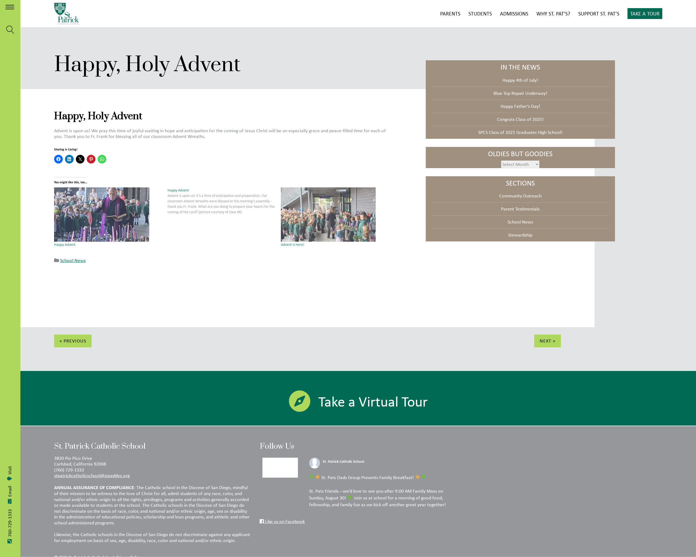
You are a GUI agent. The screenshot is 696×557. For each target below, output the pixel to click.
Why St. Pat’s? (553, 13)
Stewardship (520, 235)
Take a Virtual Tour (373, 401)
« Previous (73, 341)
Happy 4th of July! (520, 80)
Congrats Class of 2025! (520, 119)
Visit (10, 470)
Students (480, 13)
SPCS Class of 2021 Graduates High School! (520, 132)
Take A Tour (645, 13)
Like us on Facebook (284, 521)
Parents (450, 13)
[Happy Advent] (108, 214)
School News (73, 260)
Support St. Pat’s (598, 13)
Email (10, 491)
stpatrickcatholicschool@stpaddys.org (92, 475)
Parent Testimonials (520, 209)
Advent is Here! (292, 244)
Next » (547, 341)
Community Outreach (520, 196)
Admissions (514, 13)
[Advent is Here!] (335, 214)
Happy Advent (65, 244)
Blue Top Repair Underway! (520, 93)
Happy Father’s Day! (520, 106)
